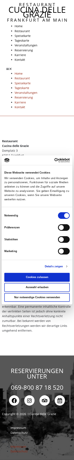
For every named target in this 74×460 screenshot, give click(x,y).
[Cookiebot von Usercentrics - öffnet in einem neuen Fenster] (52, 160)
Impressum (18, 428)
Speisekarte (23, 36)
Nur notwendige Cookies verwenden (37, 297)
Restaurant (22, 31)
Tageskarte (22, 40)
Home (19, 26)
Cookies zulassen (37, 277)
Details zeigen (54, 266)
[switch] (64, 227)
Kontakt (20, 60)
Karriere (20, 55)
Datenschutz (19, 433)
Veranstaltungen (26, 45)
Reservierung (24, 50)
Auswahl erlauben (37, 287)
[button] (37, 68)
